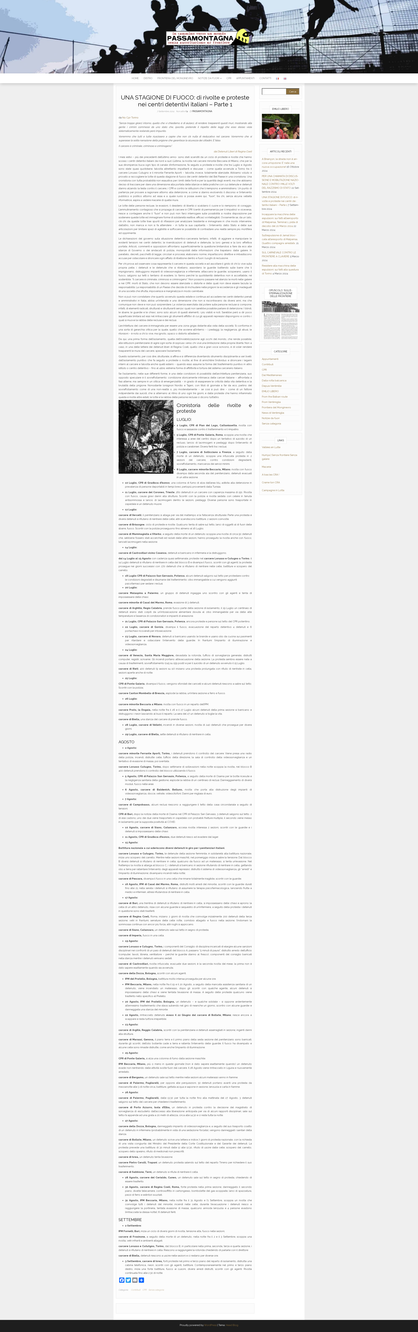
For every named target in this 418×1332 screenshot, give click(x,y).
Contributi (135, 1290)
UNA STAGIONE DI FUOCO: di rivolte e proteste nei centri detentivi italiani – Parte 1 (280, 201)
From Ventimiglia (271, 402)
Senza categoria (156, 1290)
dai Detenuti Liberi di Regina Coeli (233, 151)
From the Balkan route (275, 396)
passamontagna (202, 111)
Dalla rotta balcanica (274, 380)
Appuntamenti (245, 78)
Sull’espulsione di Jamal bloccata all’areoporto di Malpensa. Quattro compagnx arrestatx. (280, 239)
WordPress (210, 1325)
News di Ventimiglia (273, 412)
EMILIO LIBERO (270, 391)
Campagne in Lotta (273, 490)
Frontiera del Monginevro (175, 78)
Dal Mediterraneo (272, 375)
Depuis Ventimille (271, 385)
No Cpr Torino (130, 117)
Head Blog (232, 1325)
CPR (228, 78)
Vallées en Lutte (271, 447)
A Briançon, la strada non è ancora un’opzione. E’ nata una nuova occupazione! (280, 163)
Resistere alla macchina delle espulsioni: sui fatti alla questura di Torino (280, 269)
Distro (148, 78)
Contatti (265, 78)
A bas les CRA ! (270, 474)
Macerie (266, 466)
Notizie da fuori (209, 78)
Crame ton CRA (271, 482)
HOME (135, 78)
